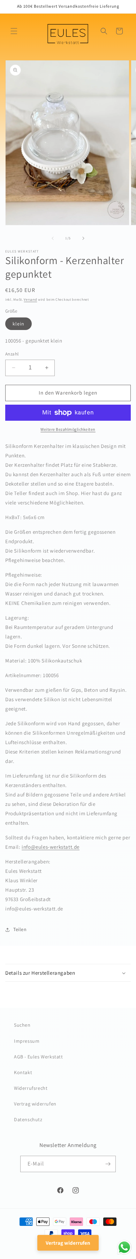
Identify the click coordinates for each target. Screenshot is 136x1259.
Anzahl (11, 354)
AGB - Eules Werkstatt (38, 1057)
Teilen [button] (20, 929)
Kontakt (23, 1072)
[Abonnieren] (107, 1164)
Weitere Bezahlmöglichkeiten (68, 429)
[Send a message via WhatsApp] (124, 1247)
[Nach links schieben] (52, 238)
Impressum (26, 1041)
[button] (14, 31)
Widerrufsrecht (30, 1088)
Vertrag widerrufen (35, 1104)
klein (18, 324)
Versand (30, 299)
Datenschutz (28, 1119)
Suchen (22, 1025)
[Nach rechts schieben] (83, 238)
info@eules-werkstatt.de (51, 847)
